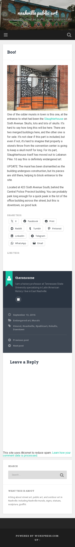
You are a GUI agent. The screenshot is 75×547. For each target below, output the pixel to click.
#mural (17, 326)
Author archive (18, 299)
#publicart (41, 326)
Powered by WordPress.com (37, 535)
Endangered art (22, 320)
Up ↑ (37, 539)
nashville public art (38, 12)
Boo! (11, 52)
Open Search (68, 35)
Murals (36, 320)
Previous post (21, 340)
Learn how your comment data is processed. (37, 454)
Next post (18, 345)
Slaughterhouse (53, 118)
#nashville (28, 326)
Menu (6, 35)
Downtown (18, 329)
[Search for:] (37, 475)
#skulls (52, 326)
